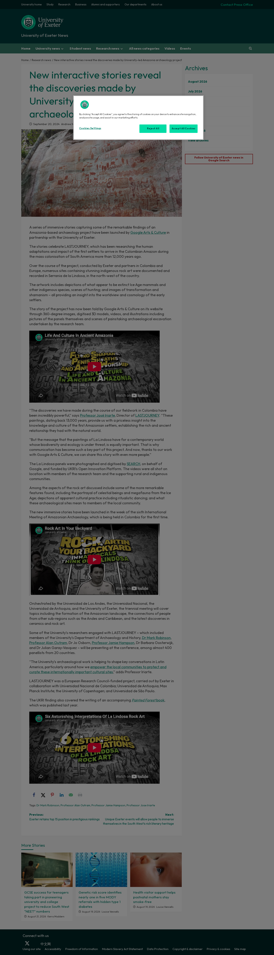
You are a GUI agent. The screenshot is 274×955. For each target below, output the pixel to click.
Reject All (153, 128)
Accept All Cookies (183, 128)
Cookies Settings (90, 128)
